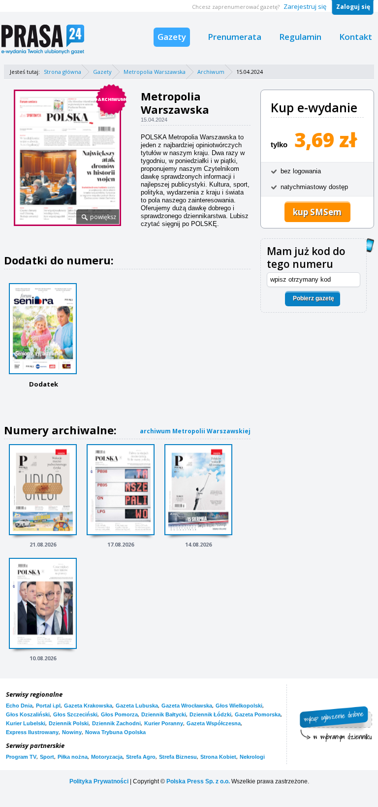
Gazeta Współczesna (214, 723)
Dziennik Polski (69, 723)
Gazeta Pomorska (258, 714)
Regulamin (300, 36)
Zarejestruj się (305, 6)
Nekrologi (252, 757)
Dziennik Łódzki (210, 714)
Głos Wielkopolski (239, 706)
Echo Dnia (19, 706)
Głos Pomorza (119, 714)
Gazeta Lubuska (137, 706)
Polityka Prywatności (98, 781)
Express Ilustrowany (32, 732)
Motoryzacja (107, 757)
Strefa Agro (141, 757)
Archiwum (210, 71)
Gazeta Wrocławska (186, 706)
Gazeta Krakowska (88, 706)
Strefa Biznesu (178, 757)
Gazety (172, 36)
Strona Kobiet (218, 757)
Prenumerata (234, 36)
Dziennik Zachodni (116, 723)
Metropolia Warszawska (155, 71)
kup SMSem (317, 212)
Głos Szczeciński (75, 714)
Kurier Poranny (163, 723)
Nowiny (72, 732)
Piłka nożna (73, 757)
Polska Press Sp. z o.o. (198, 781)
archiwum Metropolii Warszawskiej (195, 431)
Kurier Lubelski (25, 723)
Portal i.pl (48, 706)
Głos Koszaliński (28, 714)
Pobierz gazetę (313, 298)
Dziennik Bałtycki (163, 714)
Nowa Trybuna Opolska (115, 732)
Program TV (21, 757)
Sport (47, 757)
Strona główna (62, 71)
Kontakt (355, 36)
